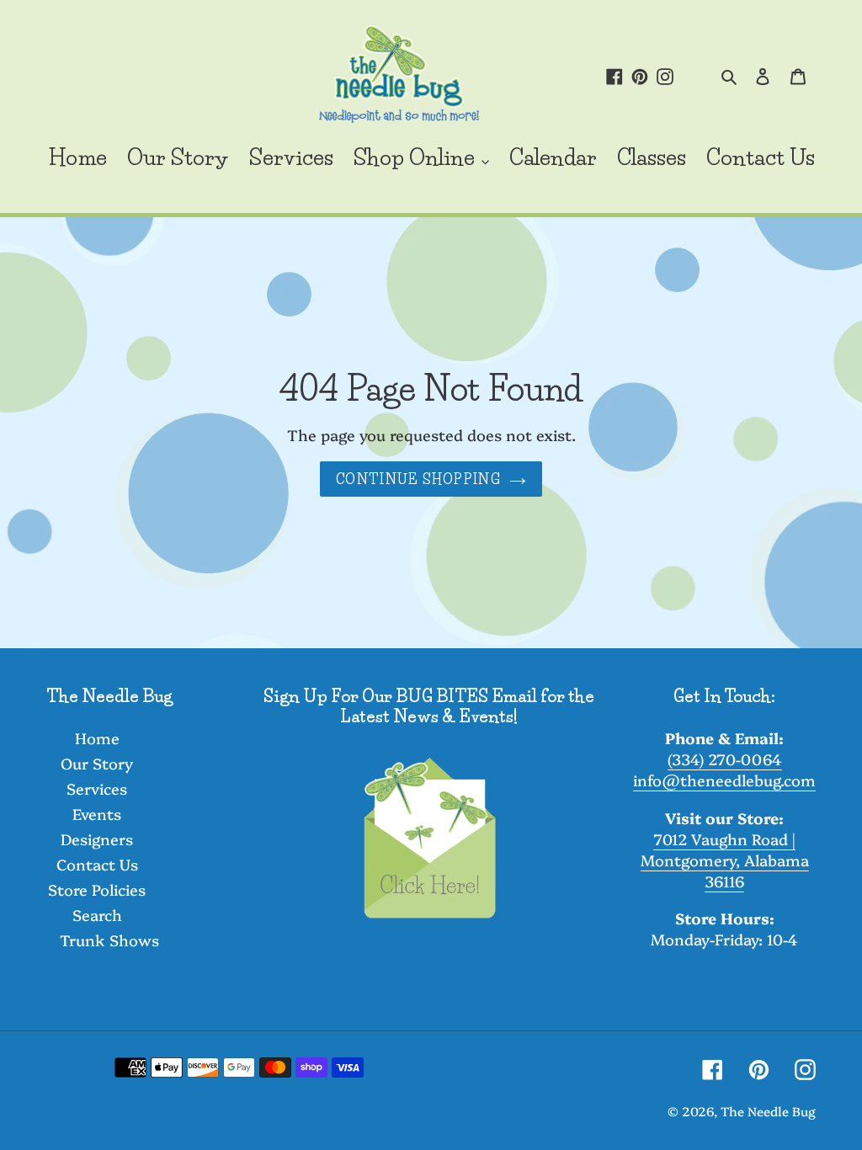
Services (97, 788)
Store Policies (97, 889)
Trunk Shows (109, 939)
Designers (97, 838)
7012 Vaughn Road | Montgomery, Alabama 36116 (725, 860)
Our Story (97, 763)
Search (97, 914)
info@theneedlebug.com (724, 780)
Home (97, 737)
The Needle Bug (768, 1111)
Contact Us (97, 864)
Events (96, 813)
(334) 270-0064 (725, 758)
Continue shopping (418, 479)
